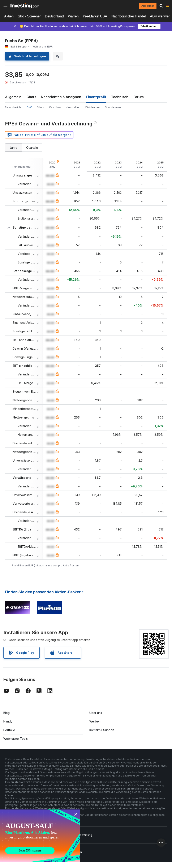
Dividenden (92, 107)
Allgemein (13, 97)
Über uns (95, 713)
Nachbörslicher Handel (128, 16)
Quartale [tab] (32, 147)
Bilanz (40, 107)
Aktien (9, 16)
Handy (7, 721)
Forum (138, 97)
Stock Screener (29, 16)
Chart (31, 97)
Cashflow (55, 107)
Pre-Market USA (95, 16)
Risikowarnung (83, 835)
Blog (6, 713)
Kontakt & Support (101, 730)
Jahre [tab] (13, 147)
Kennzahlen (73, 107)
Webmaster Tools (15, 738)
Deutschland (54, 16)
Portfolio (9, 730)
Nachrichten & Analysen (61, 97)
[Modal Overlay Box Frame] (40, 835)
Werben (94, 721)
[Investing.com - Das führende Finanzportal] (24, 5)
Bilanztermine (113, 107)
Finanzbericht (13, 107)
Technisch (119, 97)
